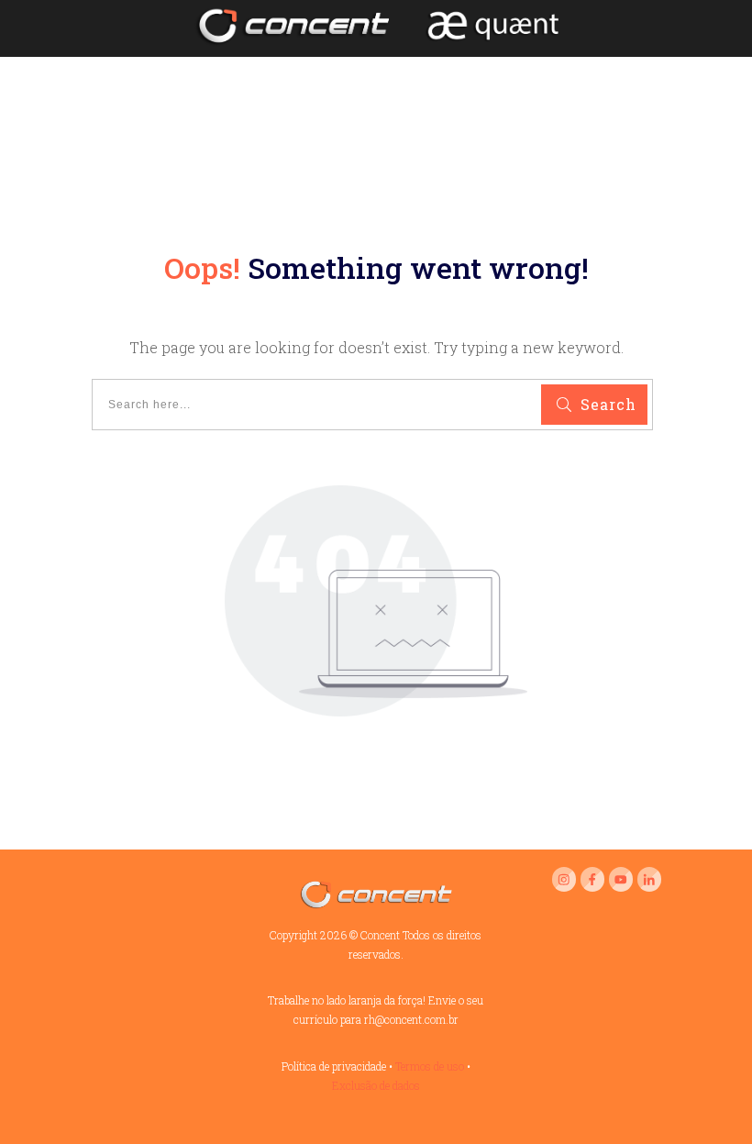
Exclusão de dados (376, 1085)
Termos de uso (429, 1066)
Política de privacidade (334, 1066)
